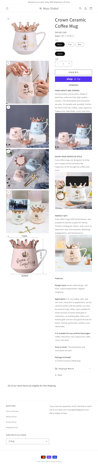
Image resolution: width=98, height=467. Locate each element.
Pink (70, 44)
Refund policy (11, 417)
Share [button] (60, 375)
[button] (7, 8)
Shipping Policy (12, 427)
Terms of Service (12, 411)
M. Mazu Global (45, 461)
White (59, 44)
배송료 (57, 36)
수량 (56, 59)
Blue (80, 44)
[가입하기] (46, 441)
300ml (60, 54)
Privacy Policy (11, 422)
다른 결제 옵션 (73, 85)
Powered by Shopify (56, 461)
